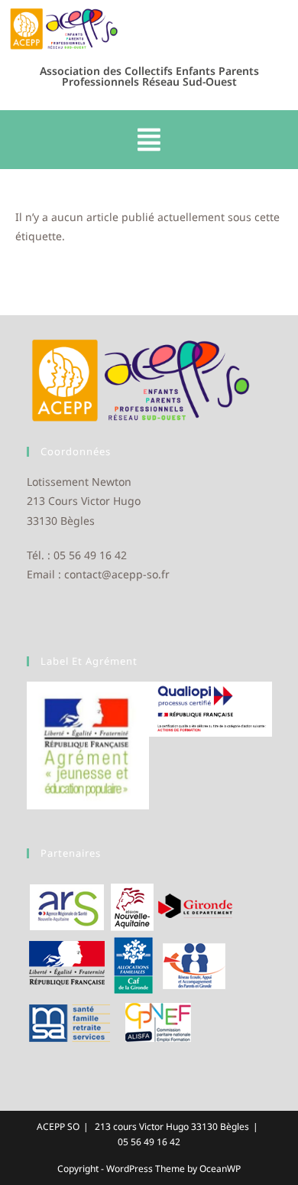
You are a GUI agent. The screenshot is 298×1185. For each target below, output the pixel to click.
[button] (149, 140)
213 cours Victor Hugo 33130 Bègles (172, 1126)
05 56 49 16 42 (149, 1141)
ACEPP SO (58, 1126)
